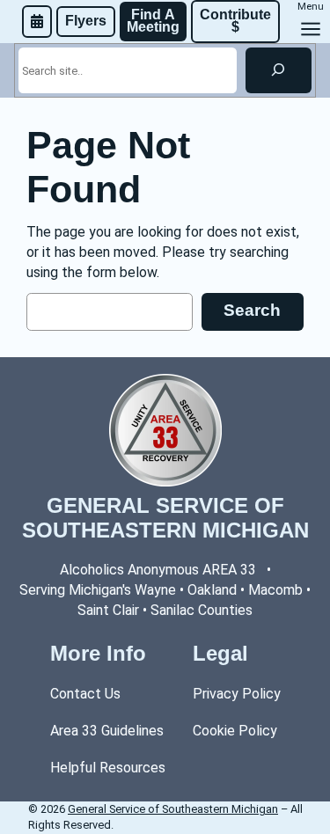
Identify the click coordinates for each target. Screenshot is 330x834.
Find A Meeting (153, 20)
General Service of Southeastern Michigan (165, 518)
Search (252, 310)
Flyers (85, 20)
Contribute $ (237, 20)
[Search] (279, 70)
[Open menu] (311, 29)
